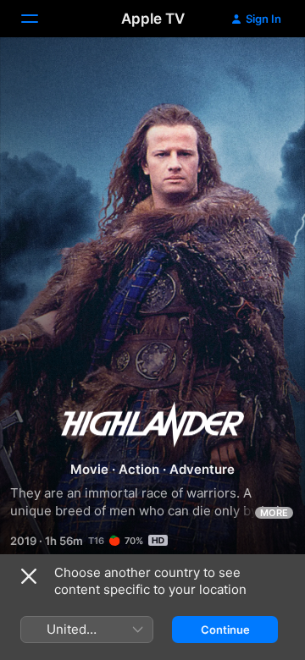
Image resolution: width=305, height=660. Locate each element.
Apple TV (153, 18)
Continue (225, 629)
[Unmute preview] (259, 71)
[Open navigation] (39, 18)
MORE (274, 513)
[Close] (28, 576)
